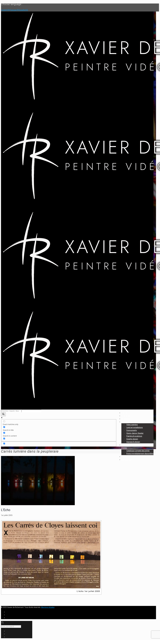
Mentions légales (47, 607)
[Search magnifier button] (3, 414)
